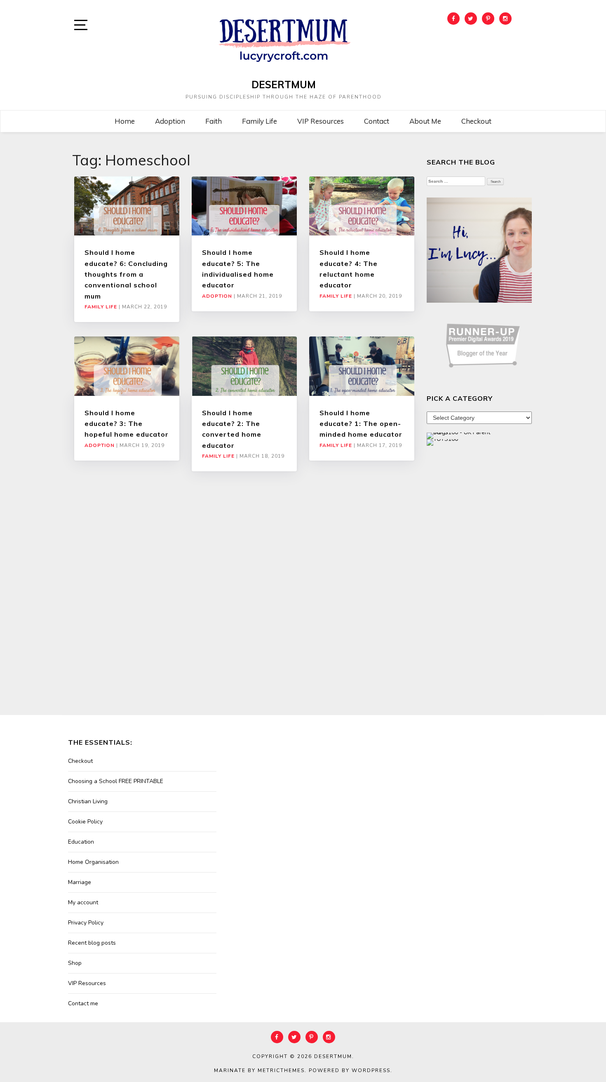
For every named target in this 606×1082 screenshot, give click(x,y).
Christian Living (88, 801)
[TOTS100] (442, 442)
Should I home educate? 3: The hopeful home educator (127, 424)
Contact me (83, 1003)
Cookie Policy (85, 822)
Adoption (170, 121)
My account (83, 902)
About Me (425, 121)
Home (125, 121)
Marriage (79, 882)
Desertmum (283, 84)
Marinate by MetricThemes (259, 1070)
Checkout (476, 121)
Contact (376, 121)
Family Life (259, 121)
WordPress (371, 1070)
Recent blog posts (92, 943)
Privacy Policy (85, 923)
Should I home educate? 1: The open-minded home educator (360, 424)
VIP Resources (320, 121)
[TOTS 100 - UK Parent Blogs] (461, 435)
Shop (75, 963)
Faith (213, 121)
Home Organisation (93, 862)
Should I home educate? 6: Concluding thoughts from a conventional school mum (126, 274)
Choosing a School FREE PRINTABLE (115, 781)
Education (81, 842)
